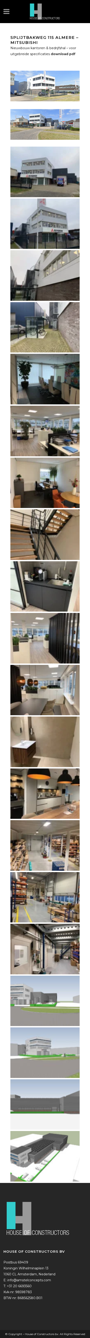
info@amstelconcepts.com (29, 1280)
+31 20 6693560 (19, 1286)
